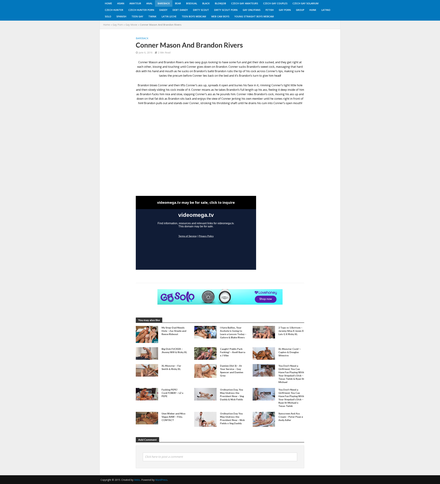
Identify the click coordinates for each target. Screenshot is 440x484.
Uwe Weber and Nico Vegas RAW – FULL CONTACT (173, 416)
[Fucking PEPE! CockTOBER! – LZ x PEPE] (147, 394)
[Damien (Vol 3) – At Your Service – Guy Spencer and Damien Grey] (205, 370)
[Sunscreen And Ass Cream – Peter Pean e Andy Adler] (264, 419)
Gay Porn (285, 10)
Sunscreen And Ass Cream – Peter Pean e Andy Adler (290, 416)
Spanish (121, 16)
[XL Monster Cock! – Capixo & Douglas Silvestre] (264, 353)
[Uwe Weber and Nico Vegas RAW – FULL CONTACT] (147, 418)
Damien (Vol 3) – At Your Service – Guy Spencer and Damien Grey (231, 370)
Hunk (312, 10)
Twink (152, 16)
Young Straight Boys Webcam (254, 16)
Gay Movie (131, 24)
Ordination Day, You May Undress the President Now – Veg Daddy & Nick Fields (232, 394)
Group (300, 10)
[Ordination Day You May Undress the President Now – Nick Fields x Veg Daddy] (205, 419)
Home (108, 3)
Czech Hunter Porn (141, 10)
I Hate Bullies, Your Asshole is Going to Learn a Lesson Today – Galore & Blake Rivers (233, 332)
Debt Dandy (180, 10)
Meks (137, 479)
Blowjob (220, 3)
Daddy (163, 10)
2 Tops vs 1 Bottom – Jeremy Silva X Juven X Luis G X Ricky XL (291, 331)
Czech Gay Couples (275, 3)
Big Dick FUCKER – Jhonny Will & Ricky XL (174, 350)
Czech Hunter (114, 10)
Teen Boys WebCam (194, 16)
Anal (149, 3)
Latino (325, 10)
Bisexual (191, 3)
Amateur (135, 3)
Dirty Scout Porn (226, 10)
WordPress (161, 479)
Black (206, 3)
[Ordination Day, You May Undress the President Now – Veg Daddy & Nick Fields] (205, 394)
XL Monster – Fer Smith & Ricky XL (171, 367)
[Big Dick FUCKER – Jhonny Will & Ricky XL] (147, 353)
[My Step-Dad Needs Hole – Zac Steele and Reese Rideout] (147, 334)
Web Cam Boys (220, 16)
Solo (108, 16)
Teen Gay (137, 16)
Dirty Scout (201, 10)
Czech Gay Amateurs (244, 3)
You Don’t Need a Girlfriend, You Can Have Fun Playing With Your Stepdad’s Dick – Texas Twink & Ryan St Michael (291, 373)
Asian (120, 3)
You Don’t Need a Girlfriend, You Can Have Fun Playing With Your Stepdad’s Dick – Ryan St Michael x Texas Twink (291, 397)
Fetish (270, 10)
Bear (178, 3)
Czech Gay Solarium (305, 3)
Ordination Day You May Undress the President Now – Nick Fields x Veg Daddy (232, 418)
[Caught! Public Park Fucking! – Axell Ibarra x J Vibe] (205, 353)
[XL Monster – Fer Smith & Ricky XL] (147, 370)
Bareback (164, 3)
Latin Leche (169, 16)
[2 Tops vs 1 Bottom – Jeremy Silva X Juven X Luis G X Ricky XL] (264, 332)
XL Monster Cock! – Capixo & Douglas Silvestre (289, 352)
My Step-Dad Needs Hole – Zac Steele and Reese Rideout (174, 331)
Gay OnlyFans (251, 10)
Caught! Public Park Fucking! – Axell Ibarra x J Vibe (232, 352)
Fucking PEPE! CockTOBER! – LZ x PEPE (172, 393)
